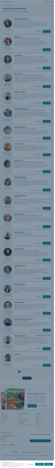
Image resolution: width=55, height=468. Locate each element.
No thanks (39, 464)
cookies (6, 463)
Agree (48, 464)
